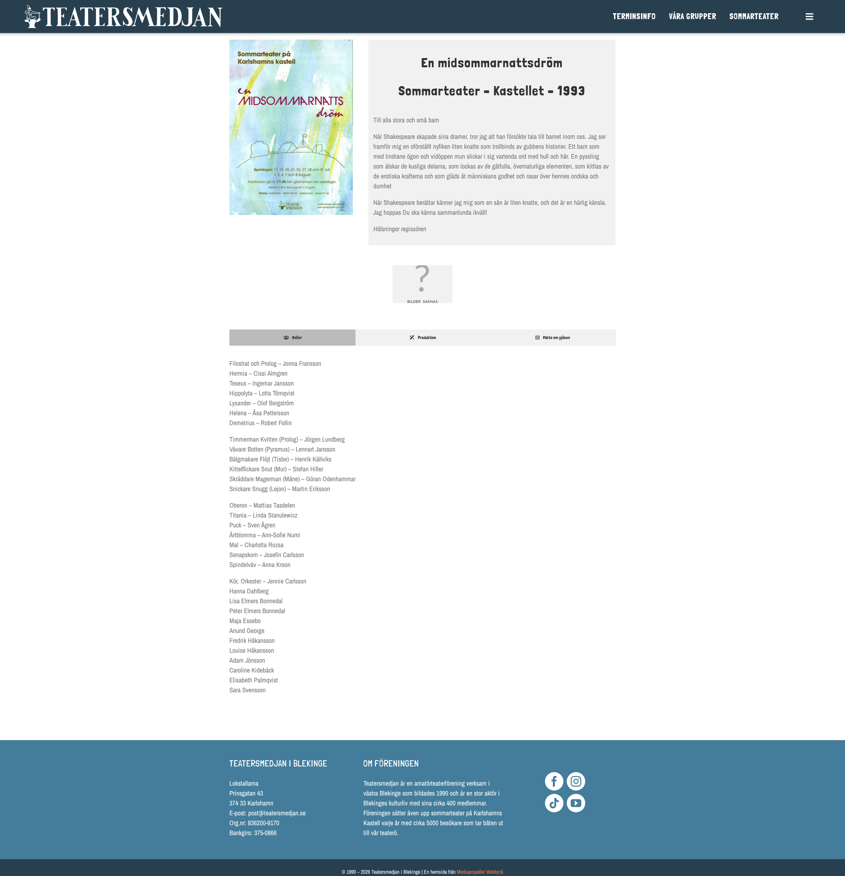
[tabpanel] (422, 530)
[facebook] (554, 781)
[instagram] (576, 781)
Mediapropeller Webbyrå (480, 871)
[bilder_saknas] (422, 284)
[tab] (292, 337)
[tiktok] (554, 803)
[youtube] (576, 803)
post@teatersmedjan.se (277, 812)
